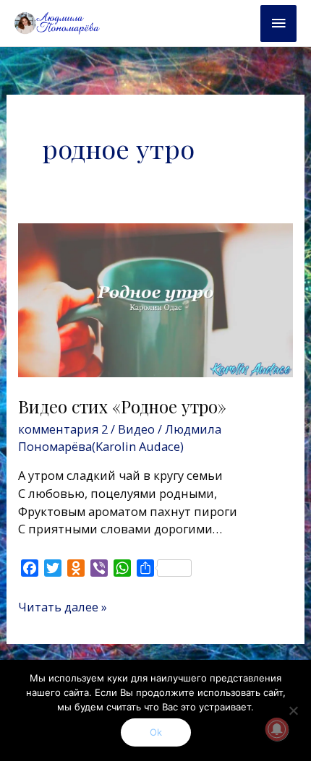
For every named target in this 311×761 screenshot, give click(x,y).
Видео (136, 429)
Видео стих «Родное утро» (122, 406)
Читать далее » (62, 606)
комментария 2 (63, 429)
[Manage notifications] (277, 729)
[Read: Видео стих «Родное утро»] (155, 299)
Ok (156, 732)
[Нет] (293, 710)
